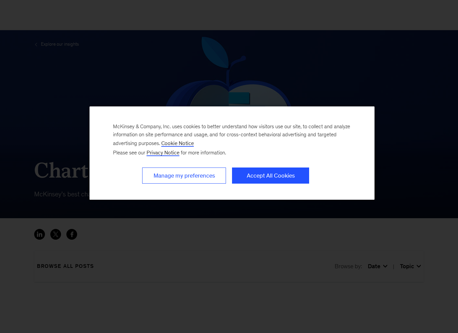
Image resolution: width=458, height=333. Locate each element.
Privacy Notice (163, 152)
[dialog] (232, 153)
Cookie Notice (177, 143)
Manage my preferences (184, 175)
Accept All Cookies (271, 175)
